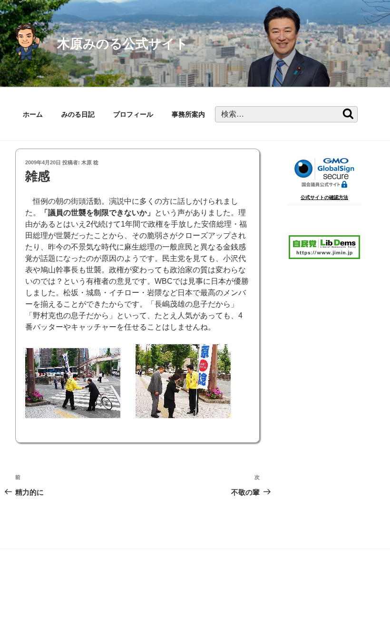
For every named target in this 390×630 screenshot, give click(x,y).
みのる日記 (78, 114)
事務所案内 (188, 114)
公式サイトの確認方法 (324, 197)
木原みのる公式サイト (122, 43)
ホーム (33, 114)
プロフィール (133, 114)
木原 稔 (89, 162)
